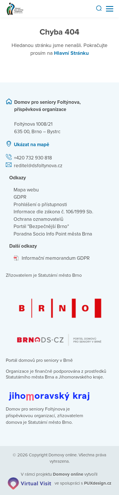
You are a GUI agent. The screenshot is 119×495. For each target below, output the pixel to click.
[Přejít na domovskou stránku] (15, 8)
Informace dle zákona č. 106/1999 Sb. (53, 212)
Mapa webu (26, 190)
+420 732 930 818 (33, 158)
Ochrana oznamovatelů (38, 219)
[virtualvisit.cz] (29, 483)
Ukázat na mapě (31, 145)
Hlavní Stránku (71, 53)
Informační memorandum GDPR (56, 258)
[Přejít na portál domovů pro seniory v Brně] (59, 317)
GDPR (20, 197)
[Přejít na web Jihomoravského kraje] (59, 391)
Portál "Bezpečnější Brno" (41, 226)
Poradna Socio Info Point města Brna (53, 234)
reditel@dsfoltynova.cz (38, 166)
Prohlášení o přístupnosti (40, 205)
